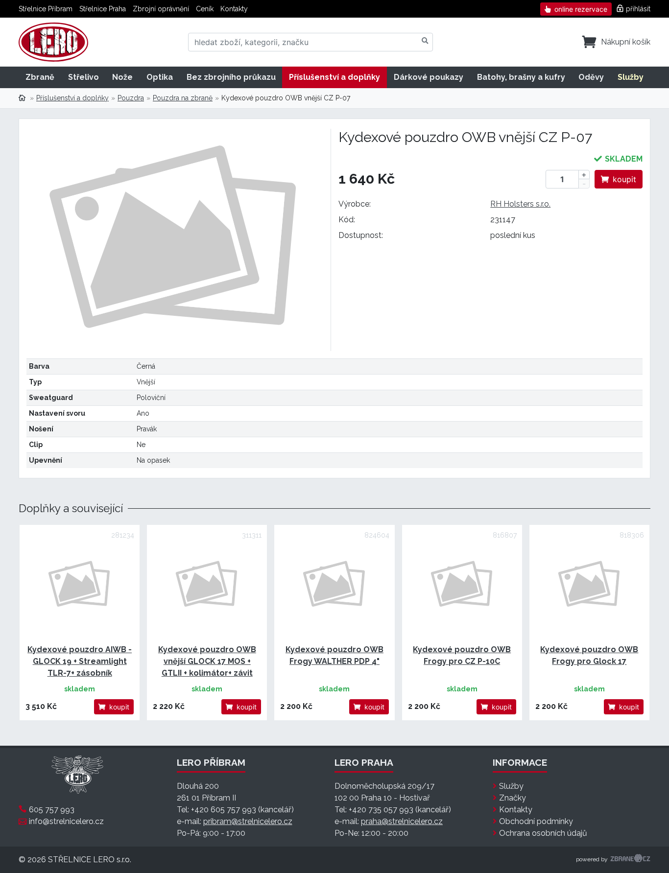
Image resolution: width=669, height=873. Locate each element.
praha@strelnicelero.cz (402, 821)
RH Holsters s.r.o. (520, 204)
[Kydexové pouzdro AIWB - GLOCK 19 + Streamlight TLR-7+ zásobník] (79, 585)
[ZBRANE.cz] (630, 860)
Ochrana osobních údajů (543, 833)
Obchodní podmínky (536, 821)
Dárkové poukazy (428, 77)
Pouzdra (131, 98)
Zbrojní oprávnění (161, 9)
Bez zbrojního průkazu (231, 77)
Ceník (205, 9)
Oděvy (591, 77)
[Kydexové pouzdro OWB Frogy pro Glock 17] (589, 585)
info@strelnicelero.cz (66, 821)
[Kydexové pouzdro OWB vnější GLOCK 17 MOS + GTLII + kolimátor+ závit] (207, 585)
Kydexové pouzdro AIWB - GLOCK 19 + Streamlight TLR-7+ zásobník (79, 661)
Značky (512, 797)
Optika (159, 77)
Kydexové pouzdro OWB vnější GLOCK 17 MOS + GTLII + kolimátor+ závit (207, 661)
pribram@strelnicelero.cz (247, 821)
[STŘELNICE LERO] (53, 42)
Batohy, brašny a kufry (521, 77)
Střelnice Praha (102, 9)
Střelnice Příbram (45, 9)
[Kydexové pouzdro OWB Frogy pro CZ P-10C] (462, 585)
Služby (631, 77)
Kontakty (234, 9)
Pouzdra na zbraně (183, 98)
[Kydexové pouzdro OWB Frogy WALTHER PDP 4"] (334, 585)
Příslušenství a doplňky (334, 77)
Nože (122, 77)
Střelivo (83, 77)
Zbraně (39, 77)
